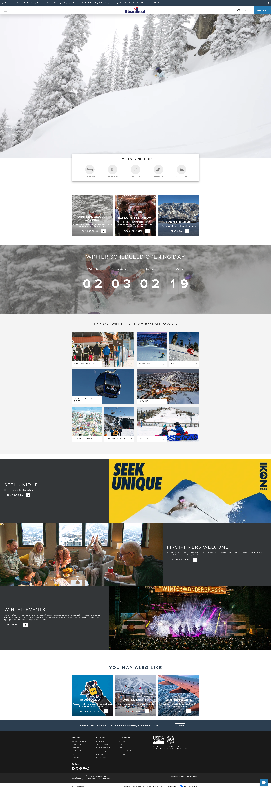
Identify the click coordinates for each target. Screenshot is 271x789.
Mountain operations (13, 3)
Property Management (102, 748)
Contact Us (75, 757)
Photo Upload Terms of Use (156, 786)
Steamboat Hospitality (102, 751)
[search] (250, 10)
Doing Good (123, 754)
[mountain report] (238, 10)
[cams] (245, 10)
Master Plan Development (127, 751)
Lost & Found (76, 751)
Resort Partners (100, 754)
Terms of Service (138, 786)
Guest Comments (77, 744)
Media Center (123, 741)
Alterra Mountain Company (78, 786)
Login (74, 754)
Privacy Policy (125, 786)
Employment (76, 748)
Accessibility (172, 786)
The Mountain (99, 741)
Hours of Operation (101, 744)
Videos (121, 744)
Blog (120, 748)
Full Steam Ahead (101, 757)
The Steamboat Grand (79, 741)
